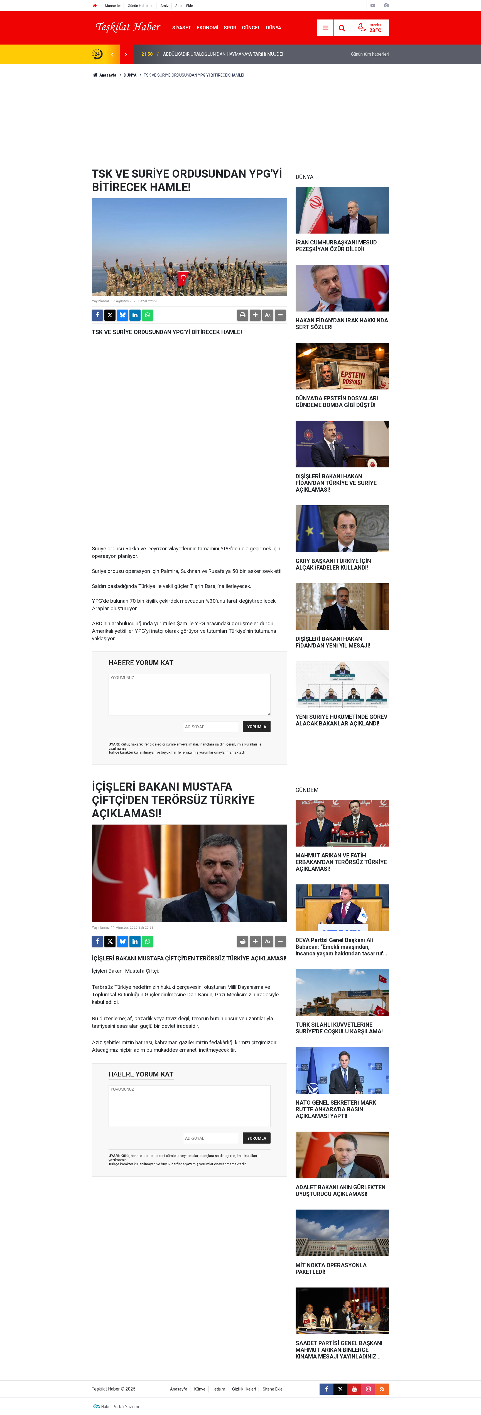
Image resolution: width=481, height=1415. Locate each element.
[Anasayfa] (95, 6)
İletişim (218, 1389)
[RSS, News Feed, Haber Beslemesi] (382, 1389)
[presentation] (112, 54)
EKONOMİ (207, 27)
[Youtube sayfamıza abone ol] (354, 1389)
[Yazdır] (242, 315)
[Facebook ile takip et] (326, 1389)
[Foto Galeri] (386, 5)
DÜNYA (273, 27)
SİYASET (181, 27)
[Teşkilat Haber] (126, 27)
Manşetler (113, 6)
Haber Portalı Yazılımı (120, 1406)
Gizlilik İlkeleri (244, 1389)
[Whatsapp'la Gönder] (147, 315)
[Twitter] (110, 315)
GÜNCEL (251, 27)
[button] (255, 315)
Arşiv (164, 6)
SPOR (230, 27)
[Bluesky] (122, 315)
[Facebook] (97, 315)
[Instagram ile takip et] (368, 1389)
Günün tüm (370, 54)
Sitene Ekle (184, 6)
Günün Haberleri (140, 6)
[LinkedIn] (135, 315)
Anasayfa (107, 75)
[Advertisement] (240, 126)
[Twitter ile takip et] (340, 1389)
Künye (199, 1389)
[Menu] (325, 28)
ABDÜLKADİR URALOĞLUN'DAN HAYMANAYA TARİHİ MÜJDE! (223, 54)
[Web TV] (373, 5)
